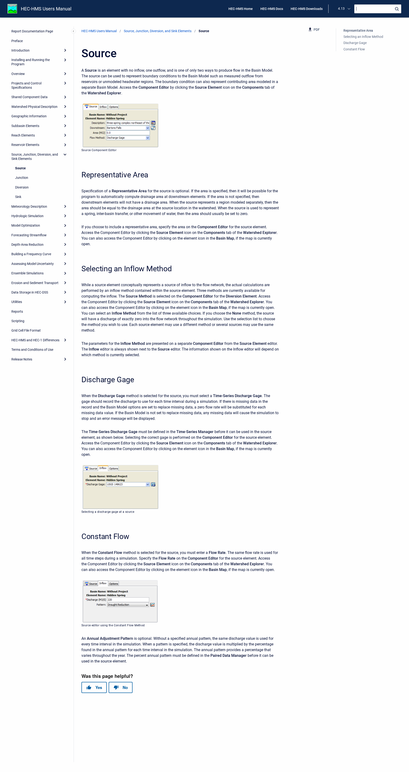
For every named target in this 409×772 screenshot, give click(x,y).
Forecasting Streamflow (29, 235)
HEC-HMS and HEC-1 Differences (35, 340)
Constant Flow (354, 49)
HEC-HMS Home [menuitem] (240, 9)
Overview (18, 74)
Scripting (17, 321)
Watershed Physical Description (34, 107)
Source (20, 168)
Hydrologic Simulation (27, 216)
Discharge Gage (355, 43)
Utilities (16, 302)
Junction (21, 178)
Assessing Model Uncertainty (32, 264)
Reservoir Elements (25, 145)
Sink (18, 197)
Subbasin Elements (25, 126)
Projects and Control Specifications (26, 85)
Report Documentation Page (32, 31)
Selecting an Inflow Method (363, 37)
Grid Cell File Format (26, 330)
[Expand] (65, 50)
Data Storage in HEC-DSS (29, 292)
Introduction (20, 50)
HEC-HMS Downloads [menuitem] (307, 9)
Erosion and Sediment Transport (34, 283)
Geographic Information (29, 116)
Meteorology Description (29, 206)
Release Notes (21, 359)
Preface (17, 41)
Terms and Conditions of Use (32, 349)
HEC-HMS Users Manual (46, 9)
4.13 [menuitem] (341, 8)
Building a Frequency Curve (31, 254)
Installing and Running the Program (30, 62)
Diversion (22, 187)
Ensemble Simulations (27, 273)
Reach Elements (23, 135)
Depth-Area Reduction (27, 244)
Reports (17, 311)
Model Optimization (25, 225)
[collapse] (65, 154)
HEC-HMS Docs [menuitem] (271, 9)
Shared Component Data (29, 97)
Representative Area (358, 30)
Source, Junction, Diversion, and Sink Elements (34, 157)
